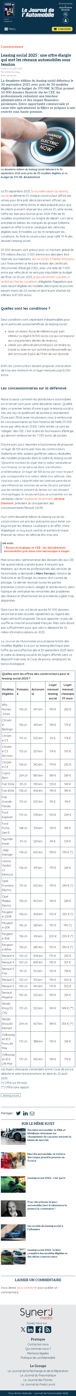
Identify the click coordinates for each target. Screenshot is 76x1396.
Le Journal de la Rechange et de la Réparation (38, 1371)
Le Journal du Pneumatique (38, 1375)
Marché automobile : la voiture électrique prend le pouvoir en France (46, 1157)
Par (10, 72)
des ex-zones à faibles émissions (53, 259)
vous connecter (27, 1287)
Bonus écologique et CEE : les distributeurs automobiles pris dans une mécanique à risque (36, 549)
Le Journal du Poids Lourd (38, 1384)
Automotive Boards (65, 8)
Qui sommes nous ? (38, 1348)
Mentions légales (38, 1353)
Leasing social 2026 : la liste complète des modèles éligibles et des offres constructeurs (47, 1253)
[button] (62, 29)
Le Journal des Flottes (38, 1380)
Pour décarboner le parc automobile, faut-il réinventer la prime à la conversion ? (47, 1205)
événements (65, 3)
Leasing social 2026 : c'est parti (46, 1178)
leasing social (11, 1095)
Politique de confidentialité (38, 1357)
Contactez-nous (38, 1344)
